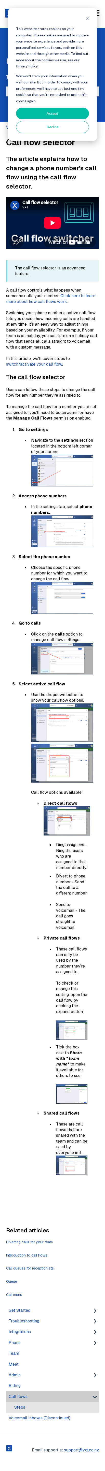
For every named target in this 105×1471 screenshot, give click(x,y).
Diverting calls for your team (29, 1242)
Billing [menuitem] (15, 1385)
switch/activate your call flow (34, 364)
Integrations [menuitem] (20, 1331)
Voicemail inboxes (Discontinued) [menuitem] (39, 1418)
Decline (53, 127)
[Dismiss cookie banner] (87, 19)
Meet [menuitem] (14, 1364)
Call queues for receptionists (30, 1268)
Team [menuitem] (14, 1353)
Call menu (14, 1294)
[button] (95, 1311)
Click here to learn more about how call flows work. (50, 298)
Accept (52, 113)
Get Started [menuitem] (19, 1310)
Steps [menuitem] (19, 1407)
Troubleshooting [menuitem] (24, 1321)
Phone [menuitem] (15, 1342)
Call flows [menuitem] (18, 1396)
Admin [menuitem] (15, 1375)
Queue (11, 1281)
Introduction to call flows (26, 1255)
